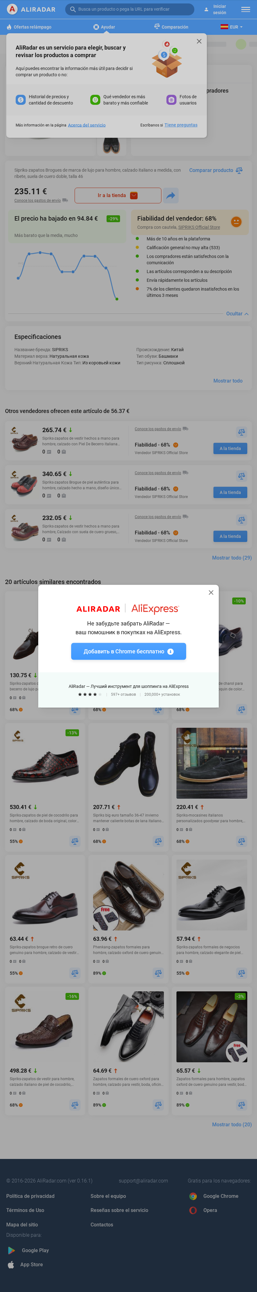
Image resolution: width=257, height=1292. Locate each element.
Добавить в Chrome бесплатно (124, 651)
